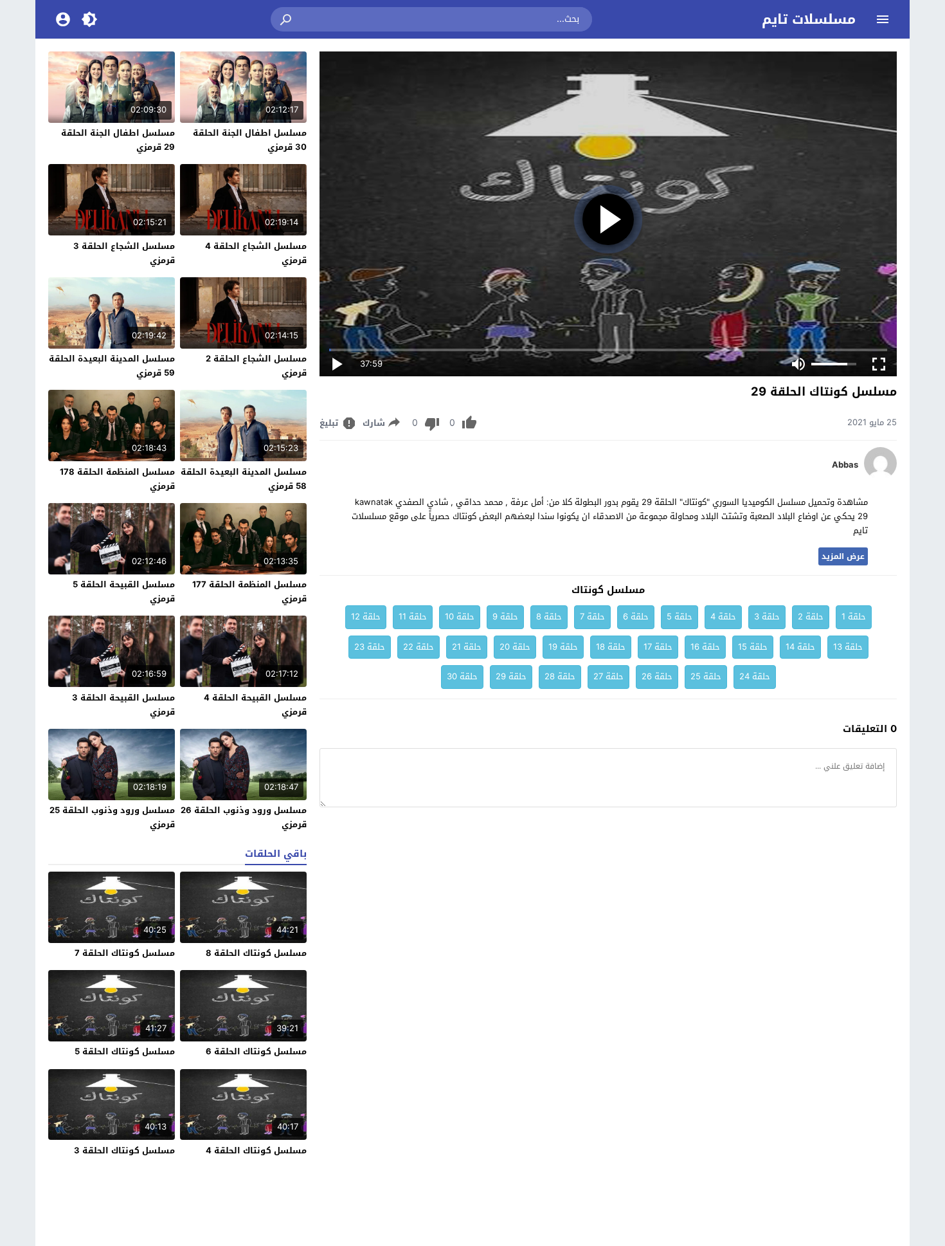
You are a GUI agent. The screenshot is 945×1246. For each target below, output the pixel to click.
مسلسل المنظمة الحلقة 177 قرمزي (249, 591)
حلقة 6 (636, 617)
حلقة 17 (658, 647)
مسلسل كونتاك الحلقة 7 (125, 953)
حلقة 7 (592, 617)
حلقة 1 (854, 617)
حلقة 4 (723, 617)
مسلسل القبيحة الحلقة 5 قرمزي (124, 591)
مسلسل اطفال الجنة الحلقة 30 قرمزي (250, 140)
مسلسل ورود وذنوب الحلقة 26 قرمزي (244, 817)
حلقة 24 (754, 676)
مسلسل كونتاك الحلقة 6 (256, 1051)
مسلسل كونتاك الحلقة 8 (256, 953)
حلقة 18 (611, 647)
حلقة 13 (848, 647)
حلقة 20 (515, 647)
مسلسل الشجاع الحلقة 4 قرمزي (256, 253)
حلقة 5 (679, 617)
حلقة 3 (767, 617)
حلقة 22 (418, 647)
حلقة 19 (563, 647)
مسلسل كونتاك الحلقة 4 (256, 1150)
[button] (287, 19)
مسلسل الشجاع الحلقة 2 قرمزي (256, 366)
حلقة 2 (811, 617)
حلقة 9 (505, 617)
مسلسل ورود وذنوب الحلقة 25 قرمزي (112, 817)
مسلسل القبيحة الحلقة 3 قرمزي (123, 705)
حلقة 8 (549, 617)
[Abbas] (880, 476)
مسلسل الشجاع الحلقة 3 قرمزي (124, 253)
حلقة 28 (559, 676)
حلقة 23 (369, 647)
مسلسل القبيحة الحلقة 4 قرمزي (255, 705)
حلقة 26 (657, 676)
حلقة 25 (705, 676)
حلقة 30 (462, 676)
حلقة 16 (705, 647)
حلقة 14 (800, 647)
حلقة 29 (511, 676)
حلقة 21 (467, 647)
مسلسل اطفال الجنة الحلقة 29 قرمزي (118, 140)
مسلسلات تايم (809, 19)
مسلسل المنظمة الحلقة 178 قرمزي (117, 479)
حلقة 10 (459, 617)
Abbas (845, 465)
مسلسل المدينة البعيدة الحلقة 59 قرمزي (112, 366)
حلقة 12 (366, 617)
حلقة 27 (608, 676)
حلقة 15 (753, 647)
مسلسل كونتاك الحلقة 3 (124, 1150)
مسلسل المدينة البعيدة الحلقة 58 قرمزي (244, 479)
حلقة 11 (413, 617)
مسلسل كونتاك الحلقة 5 (125, 1051)
